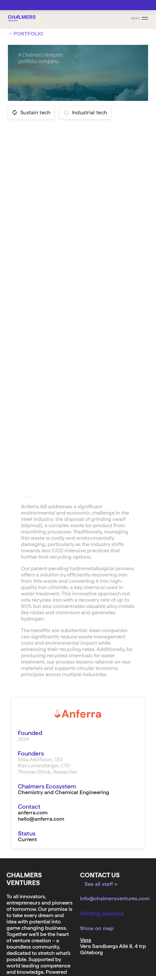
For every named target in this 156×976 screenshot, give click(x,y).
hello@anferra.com (41, 819)
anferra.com (33, 812)
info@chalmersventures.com (115, 898)
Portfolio (28, 33)
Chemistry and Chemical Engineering (64, 792)
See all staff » (101, 884)
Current (27, 839)
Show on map (97, 928)
